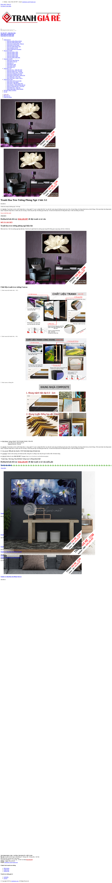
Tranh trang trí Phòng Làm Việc (14, 74)
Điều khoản (6, 868)
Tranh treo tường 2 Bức (12, 53)
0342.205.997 (23, 219)
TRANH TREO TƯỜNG (10, 90)
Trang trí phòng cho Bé (12, 48)
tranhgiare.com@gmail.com (29, 2)
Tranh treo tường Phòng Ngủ (14, 42)
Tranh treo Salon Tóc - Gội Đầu (14, 71)
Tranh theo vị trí (7, 68)
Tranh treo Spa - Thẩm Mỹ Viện (14, 70)
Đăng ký (9, 4)
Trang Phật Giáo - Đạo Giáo (13, 76)
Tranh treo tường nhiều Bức (13, 57)
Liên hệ (5, 878)
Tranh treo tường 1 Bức (12, 52)
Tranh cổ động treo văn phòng (14, 49)
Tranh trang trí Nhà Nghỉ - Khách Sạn (16, 75)
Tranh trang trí (7, 39)
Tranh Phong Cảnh (11, 64)
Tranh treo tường (8, 97)
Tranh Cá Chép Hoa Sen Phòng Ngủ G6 (11, 557)
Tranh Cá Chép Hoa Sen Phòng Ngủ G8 (11, 551)
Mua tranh (3, 215)
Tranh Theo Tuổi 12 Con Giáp (14, 80)
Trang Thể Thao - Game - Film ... (15, 78)
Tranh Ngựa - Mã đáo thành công (15, 83)
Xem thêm (3, 468)
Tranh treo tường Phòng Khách (14, 41)
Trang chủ (6, 94)
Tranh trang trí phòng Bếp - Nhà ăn (15, 43)
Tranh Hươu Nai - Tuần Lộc (13, 87)
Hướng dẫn (6, 871)
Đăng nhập (3, 4)
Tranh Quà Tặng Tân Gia (13, 60)
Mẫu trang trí (7, 95)
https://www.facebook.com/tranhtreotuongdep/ (37, 456)
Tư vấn (5, 91)
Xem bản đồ (29, 859)
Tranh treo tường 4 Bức (12, 56)
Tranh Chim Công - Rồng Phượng (15, 89)
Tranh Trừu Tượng (11, 65)
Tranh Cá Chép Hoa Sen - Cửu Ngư (15, 86)
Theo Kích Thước (8, 50)
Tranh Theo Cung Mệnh (12, 82)
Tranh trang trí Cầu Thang (13, 45)
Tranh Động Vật (11, 67)
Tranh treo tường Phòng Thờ (13, 46)
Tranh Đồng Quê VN (12, 61)
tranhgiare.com (14, 881)
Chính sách (6, 869)
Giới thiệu (6, 877)
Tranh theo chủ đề (8, 59)
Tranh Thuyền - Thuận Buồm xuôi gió (16, 85)
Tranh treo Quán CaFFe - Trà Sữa (15, 72)
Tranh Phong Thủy (8, 79)
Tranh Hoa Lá (10, 63)
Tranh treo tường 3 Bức (12, 54)
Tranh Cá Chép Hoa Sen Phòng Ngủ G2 (11, 576)
